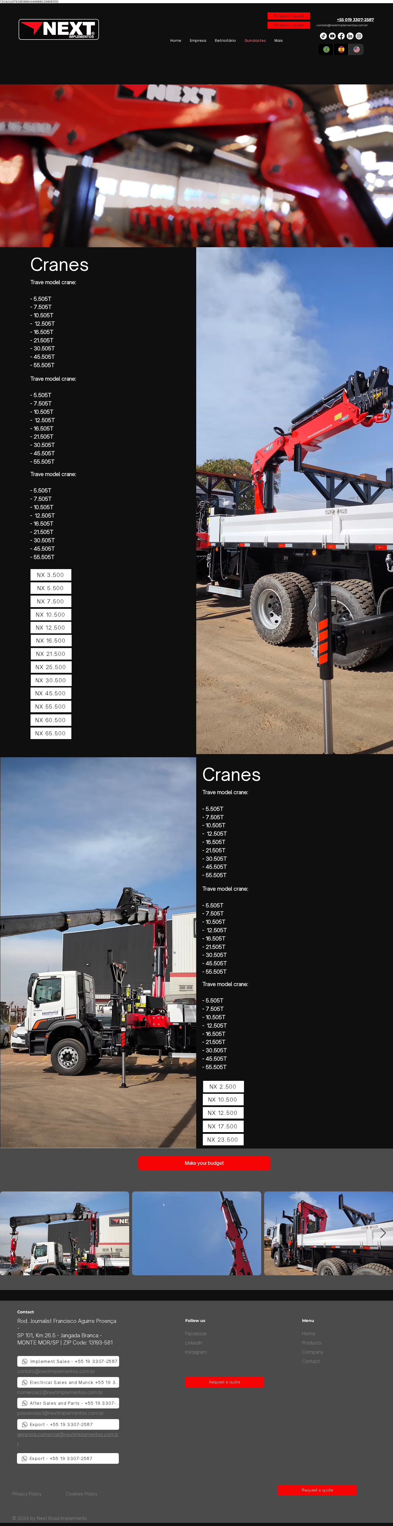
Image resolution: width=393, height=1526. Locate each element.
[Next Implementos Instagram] (359, 36)
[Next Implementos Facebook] (341, 36)
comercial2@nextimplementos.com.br (60, 1392)
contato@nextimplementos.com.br (342, 25)
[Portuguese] (325, 49)
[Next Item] (383, 1233)
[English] (356, 49)
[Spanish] (341, 49)
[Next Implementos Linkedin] (350, 36)
